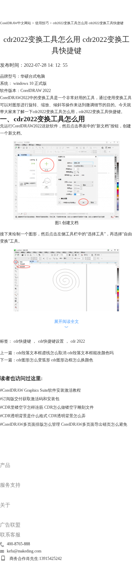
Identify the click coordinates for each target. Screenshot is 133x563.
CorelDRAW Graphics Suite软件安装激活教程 (40, 390)
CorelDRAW (14, 14)
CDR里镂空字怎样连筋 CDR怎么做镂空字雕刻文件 (47, 407)
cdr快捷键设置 (51, 341)
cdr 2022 (78, 341)
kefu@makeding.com (24, 551)
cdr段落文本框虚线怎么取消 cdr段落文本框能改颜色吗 (65, 352)
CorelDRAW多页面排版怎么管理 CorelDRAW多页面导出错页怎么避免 (63, 424)
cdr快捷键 (22, 341)
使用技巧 (42, 23)
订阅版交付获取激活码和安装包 (29, 398)
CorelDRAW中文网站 (15, 23)
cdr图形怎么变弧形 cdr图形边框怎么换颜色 (54, 360)
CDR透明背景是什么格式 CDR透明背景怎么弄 (43, 415)
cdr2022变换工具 (47, 111)
